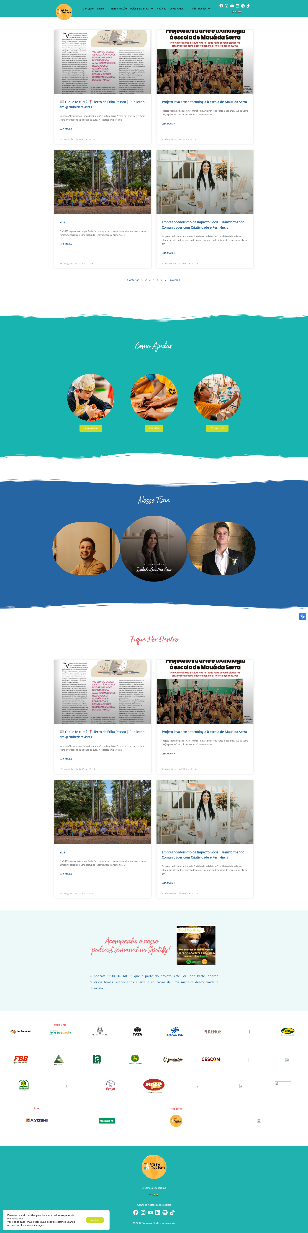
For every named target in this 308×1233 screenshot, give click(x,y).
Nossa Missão (119, 8)
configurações (37, 1225)
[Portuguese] (236, 11)
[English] (233, 11)
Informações (199, 8)
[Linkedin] (237, 6)
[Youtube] (232, 6)
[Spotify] (243, 6)
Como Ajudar (177, 8)
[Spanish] (239, 11)
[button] (56, 548)
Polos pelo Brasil (139, 8)
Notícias (161, 8)
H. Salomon (231, 569)
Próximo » (175, 280)
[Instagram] (226, 6)
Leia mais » (66, 129)
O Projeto (88, 8)
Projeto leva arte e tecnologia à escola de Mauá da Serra (204, 102)
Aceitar (95, 1220)
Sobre (100, 8)
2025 (63, 222)
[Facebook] (221, 6)
